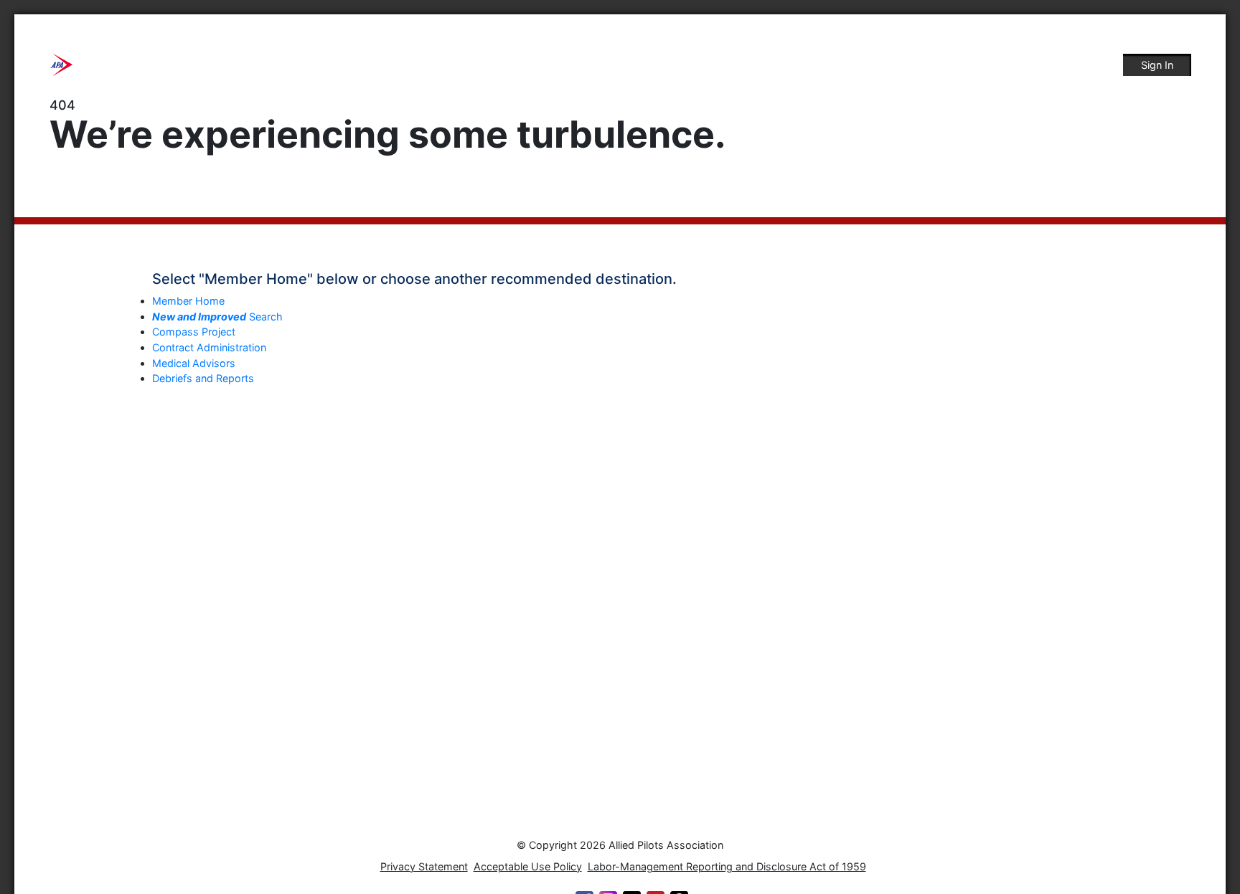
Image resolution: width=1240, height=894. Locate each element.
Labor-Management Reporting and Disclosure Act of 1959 (727, 866)
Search (217, 316)
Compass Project (193, 331)
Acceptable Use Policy (528, 866)
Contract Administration (209, 347)
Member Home (188, 301)
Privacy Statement (424, 866)
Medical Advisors (193, 363)
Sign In (1157, 65)
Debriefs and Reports (203, 378)
